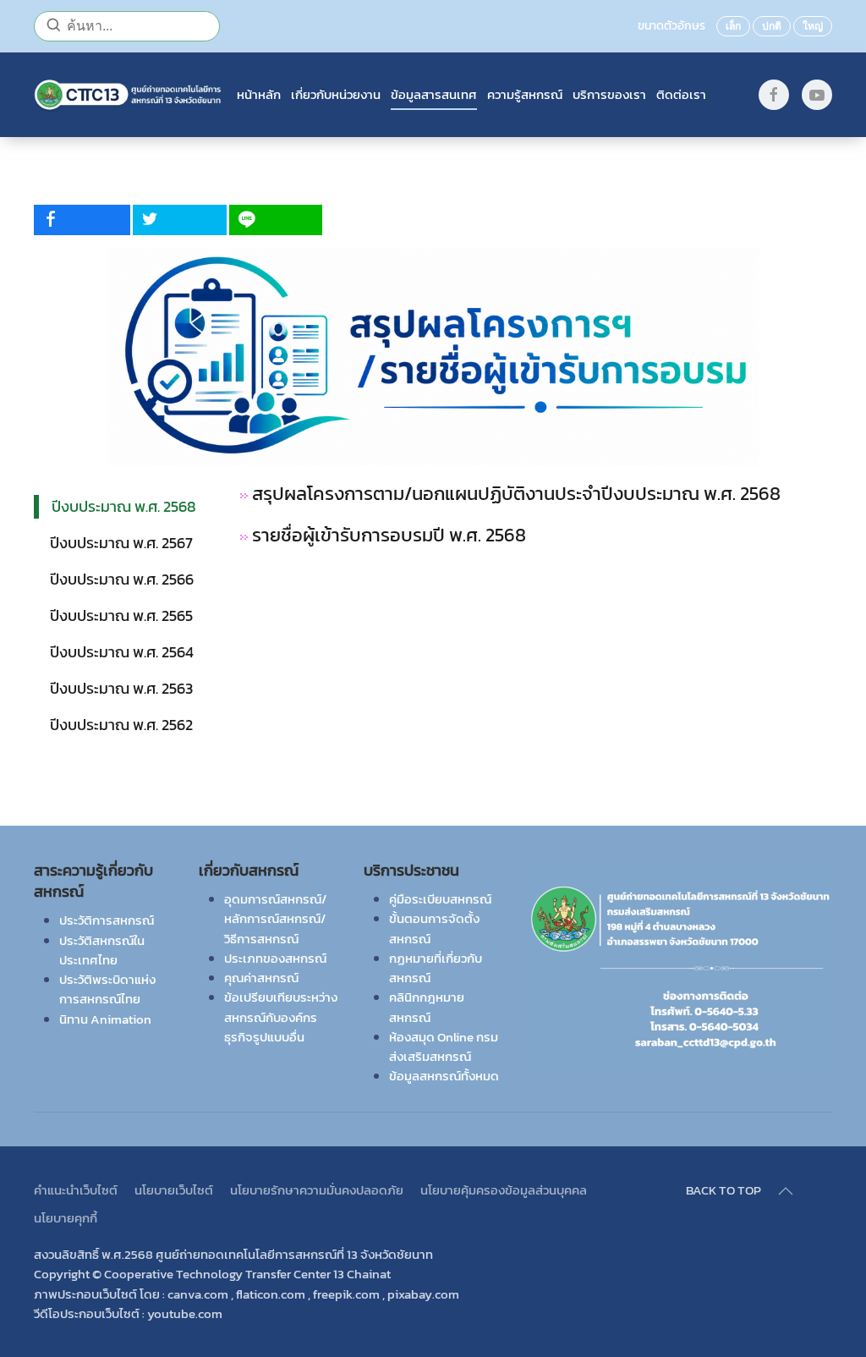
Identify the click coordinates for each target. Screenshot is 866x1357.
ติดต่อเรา (681, 94)
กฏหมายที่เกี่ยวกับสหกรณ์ (435, 967)
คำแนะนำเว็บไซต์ (76, 1190)
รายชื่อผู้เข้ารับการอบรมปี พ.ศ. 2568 (391, 535)
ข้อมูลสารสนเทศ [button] (434, 94)
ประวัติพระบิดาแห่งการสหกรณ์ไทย (107, 989)
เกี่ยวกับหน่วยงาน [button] (336, 94)
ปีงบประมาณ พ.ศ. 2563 (121, 688)
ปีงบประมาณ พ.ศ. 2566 (122, 579)
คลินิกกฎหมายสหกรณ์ (426, 1006)
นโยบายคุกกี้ (65, 1218)
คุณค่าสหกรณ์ (261, 977)
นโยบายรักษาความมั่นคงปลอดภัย (316, 1190)
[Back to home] (128, 95)
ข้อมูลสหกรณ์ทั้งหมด (444, 1075)
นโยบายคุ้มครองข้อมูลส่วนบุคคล (503, 1190)
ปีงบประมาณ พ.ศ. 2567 (121, 542)
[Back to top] (785, 1191)
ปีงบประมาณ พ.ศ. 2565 (121, 615)
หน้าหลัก (259, 94)
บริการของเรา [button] (609, 94)
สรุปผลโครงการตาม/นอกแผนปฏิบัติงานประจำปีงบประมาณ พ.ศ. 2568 (514, 494)
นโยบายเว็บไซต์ (173, 1190)
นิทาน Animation (105, 1019)
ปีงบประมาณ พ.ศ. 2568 (124, 506)
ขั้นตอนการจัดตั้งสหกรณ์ (434, 928)
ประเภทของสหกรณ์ (275, 958)
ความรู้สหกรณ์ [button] (524, 94)
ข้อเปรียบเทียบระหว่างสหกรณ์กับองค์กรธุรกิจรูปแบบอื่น (280, 1017)
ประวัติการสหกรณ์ (106, 920)
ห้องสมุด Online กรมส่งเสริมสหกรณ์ (443, 1046)
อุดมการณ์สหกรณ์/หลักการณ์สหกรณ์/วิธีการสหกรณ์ (275, 918)
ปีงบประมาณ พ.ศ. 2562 (121, 724)
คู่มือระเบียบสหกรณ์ (440, 899)
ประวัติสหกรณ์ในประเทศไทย (102, 950)
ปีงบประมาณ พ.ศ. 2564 (122, 651)
